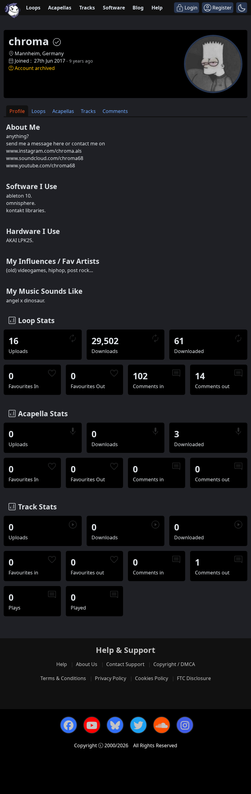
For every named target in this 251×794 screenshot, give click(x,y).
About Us (86, 664)
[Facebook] (68, 725)
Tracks (87, 7)
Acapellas (59, 7)
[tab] (17, 111)
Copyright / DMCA (174, 664)
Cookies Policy (151, 678)
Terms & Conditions (63, 678)
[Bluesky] (115, 725)
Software (114, 7)
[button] (241, 7)
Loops (33, 7)
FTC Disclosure (194, 678)
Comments (115, 111)
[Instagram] (184, 725)
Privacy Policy (110, 678)
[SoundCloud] (161, 725)
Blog (138, 7)
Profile (17, 111)
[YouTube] (91, 725)
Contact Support (125, 664)
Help (157, 7)
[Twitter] (138, 725)
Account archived (35, 68)
